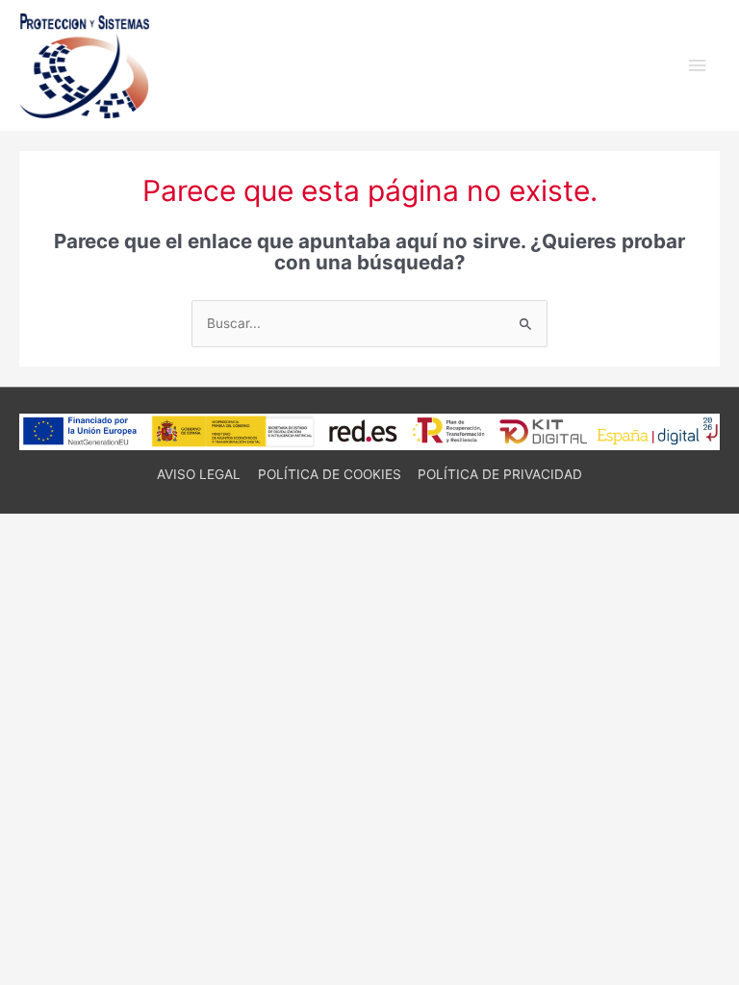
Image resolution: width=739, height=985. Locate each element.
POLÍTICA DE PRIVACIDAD (500, 474)
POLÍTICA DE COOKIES (329, 474)
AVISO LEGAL (199, 474)
